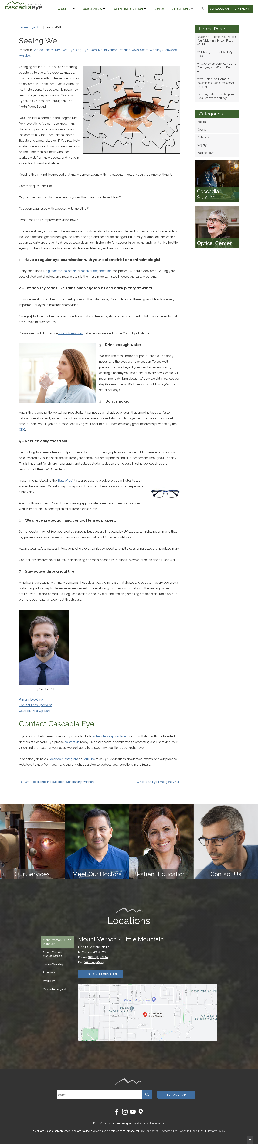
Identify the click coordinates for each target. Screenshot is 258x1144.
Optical (201, 129)
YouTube (88, 759)
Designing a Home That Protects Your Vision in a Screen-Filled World (216, 40)
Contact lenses (43, 50)
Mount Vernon (107, 50)
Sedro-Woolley (150, 50)
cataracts (70, 271)
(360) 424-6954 (94, 962)
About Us (65, 9)
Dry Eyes (61, 50)
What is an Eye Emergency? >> (158, 782)
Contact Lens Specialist (35, 705)
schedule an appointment (111, 736)
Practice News (129, 50)
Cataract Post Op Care (34, 711)
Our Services (92, 9)
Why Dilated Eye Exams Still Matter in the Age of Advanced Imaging (215, 82)
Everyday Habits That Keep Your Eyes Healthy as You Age (216, 96)
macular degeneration (96, 271)
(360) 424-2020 (98, 957)
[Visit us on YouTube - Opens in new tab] (133, 1111)
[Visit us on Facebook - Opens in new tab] (117, 1111)
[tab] (57, 942)
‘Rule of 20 (64, 480)
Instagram (71, 759)
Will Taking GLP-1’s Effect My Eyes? (215, 54)
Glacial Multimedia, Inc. (151, 1123)
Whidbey (25, 55)
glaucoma (55, 271)
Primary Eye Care (31, 699)
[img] (32, 841)
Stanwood (169, 50)
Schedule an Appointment (230, 8)
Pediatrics (203, 137)
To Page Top (176, 1094)
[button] (202, 9)
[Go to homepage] (23, 6)
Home (23, 27)
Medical (202, 121)
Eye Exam (90, 50)
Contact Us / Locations (172, 9)
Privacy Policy (216, 1130)
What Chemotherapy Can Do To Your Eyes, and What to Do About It (216, 67)
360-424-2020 (150, 1130)
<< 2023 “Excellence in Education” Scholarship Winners (56, 782)
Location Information (100, 974)
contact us (71, 742)
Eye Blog (36, 27)
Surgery (202, 145)
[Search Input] (147, 1095)
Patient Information (128, 9)
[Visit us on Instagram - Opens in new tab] (125, 1111)
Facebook (56, 759)
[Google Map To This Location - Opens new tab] (147, 1012)
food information (70, 333)
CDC (22, 429)
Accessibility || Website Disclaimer (182, 1130)
